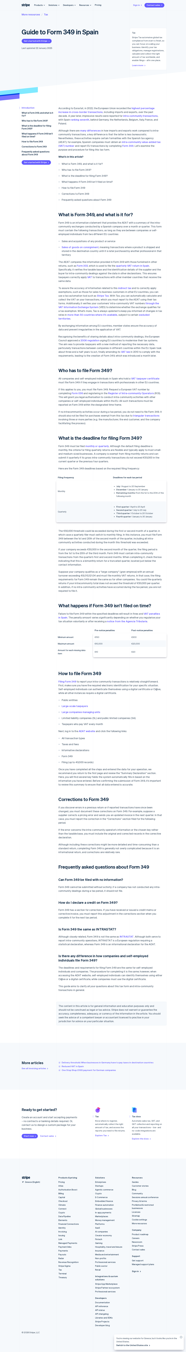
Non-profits (100, 1258)
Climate (62, 1204)
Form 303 (82, 265)
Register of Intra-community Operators (131, 393)
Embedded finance (104, 1201)
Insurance (99, 1250)
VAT (89, 277)
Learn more (137, 65)
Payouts (62, 1254)
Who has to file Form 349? (35, 120)
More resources (31, 14)
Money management (105, 1220)
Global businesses (103, 1208)
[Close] (181, 1337)
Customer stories (140, 1185)
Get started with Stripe (36, 41)
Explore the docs (140, 1138)
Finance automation (104, 1204)
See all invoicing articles (34, 1068)
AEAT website (87, 731)
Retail (97, 1269)
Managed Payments (67, 1243)
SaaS (97, 1227)
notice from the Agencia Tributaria (127, 621)
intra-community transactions (140, 115)
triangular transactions (146, 415)
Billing (61, 1193)
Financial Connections (68, 1224)
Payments (63, 1250)
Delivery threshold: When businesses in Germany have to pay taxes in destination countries (107, 1062)
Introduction (28, 107)
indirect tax (124, 288)
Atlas (60, 1185)
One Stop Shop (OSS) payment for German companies (89, 1070)
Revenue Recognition (68, 1262)
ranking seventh (80, 119)
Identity (62, 1227)
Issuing (61, 1235)
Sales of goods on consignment (80, 247)
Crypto (61, 1212)
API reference (101, 1306)
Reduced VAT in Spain (73, 1066)
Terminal (62, 1273)
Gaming (98, 1243)
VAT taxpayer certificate (145, 378)
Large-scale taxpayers (75, 706)
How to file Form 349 (32, 141)
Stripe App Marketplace (106, 1284)
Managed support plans (143, 1264)
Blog (134, 1189)
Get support (138, 1260)
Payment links (65, 1246)
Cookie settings (139, 1219)
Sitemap (136, 1215)
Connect (62, 1208)
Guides (135, 1182)
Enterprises (100, 1182)
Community (137, 1193)
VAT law (125, 351)
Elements (62, 1220)
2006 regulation (89, 340)
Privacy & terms (139, 1201)
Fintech (98, 1239)
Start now (29, 1136)
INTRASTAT (127, 936)
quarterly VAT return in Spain (132, 265)
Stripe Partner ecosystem (107, 1287)
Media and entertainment (107, 1254)
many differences (90, 130)
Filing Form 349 (67, 681)
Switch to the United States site (132, 1345)
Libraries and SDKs (104, 1317)
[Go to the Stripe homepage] (25, 1177)
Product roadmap (140, 1234)
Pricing (98, 5)
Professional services (105, 1262)
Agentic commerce (104, 1189)
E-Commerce (101, 1197)
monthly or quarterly (97, 446)
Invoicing (62, 1231)
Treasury (62, 1277)
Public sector (101, 1266)
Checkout (63, 1201)
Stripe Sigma (64, 1266)
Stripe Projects (102, 1321)
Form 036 (77, 393)
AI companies (101, 1231)
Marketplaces (101, 1216)
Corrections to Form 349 (34, 146)
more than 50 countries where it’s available (92, 314)
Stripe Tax (103, 295)
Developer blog (102, 1325)
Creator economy (103, 1235)
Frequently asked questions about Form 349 (35, 153)
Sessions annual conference (145, 1197)
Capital (61, 1197)
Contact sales (153, 5)
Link (60, 1239)
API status (100, 1310)
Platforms (100, 1224)
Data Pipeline (64, 1216)
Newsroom (137, 1242)
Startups (99, 1185)
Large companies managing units (81, 712)
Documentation (102, 1302)
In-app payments (103, 1212)
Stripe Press (138, 1245)
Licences (136, 1212)
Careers (135, 1238)
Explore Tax (101, 1135)
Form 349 (128, 145)
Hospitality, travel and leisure (108, 1246)
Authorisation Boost (67, 1189)
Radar (61, 1258)
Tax (46, 14)
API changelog (102, 1313)
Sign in (136, 5)
